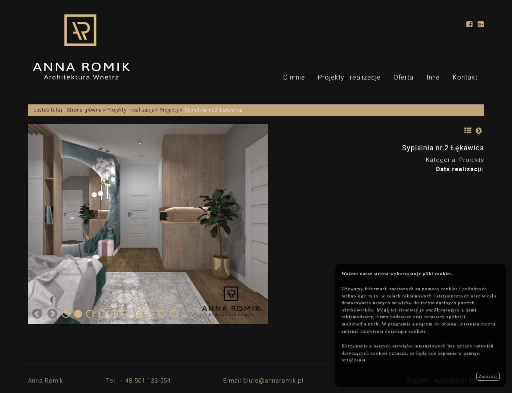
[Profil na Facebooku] (469, 25)
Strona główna (84, 110)
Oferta (404, 77)
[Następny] (479, 130)
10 (174, 314)
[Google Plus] (481, 25)
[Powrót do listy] (468, 130)
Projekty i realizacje (349, 77)
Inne (433, 77)
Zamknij (488, 376)
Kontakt (465, 77)
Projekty (169, 110)
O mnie (294, 77)
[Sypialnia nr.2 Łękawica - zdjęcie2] (197, 224)
